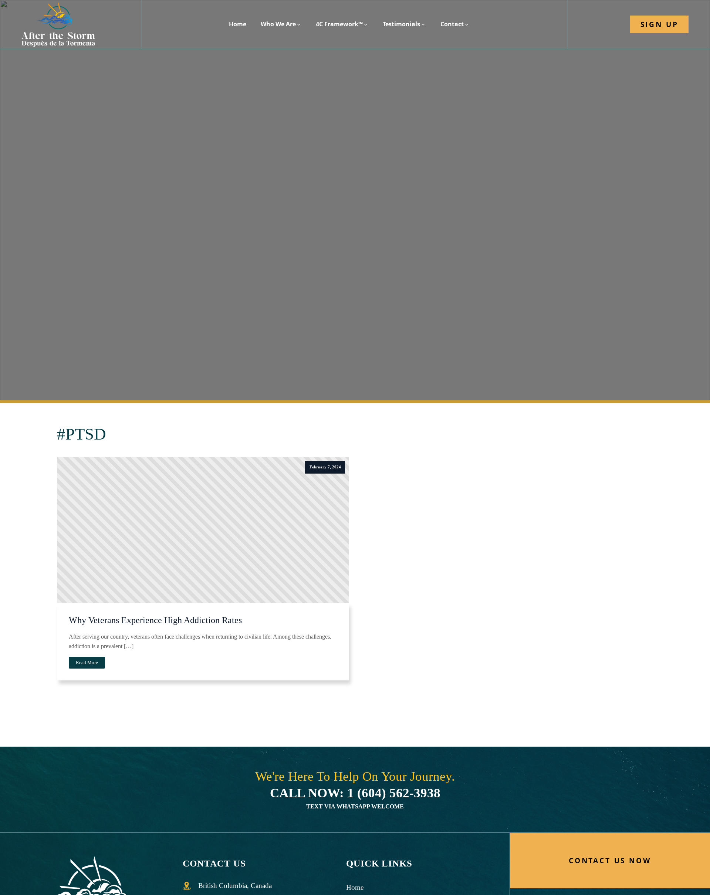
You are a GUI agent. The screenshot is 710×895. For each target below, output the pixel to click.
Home (355, 887)
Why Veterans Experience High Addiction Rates (155, 620)
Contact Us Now (610, 860)
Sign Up (659, 24)
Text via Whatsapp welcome (355, 806)
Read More (87, 662)
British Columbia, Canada (235, 885)
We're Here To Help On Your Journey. (355, 785)
